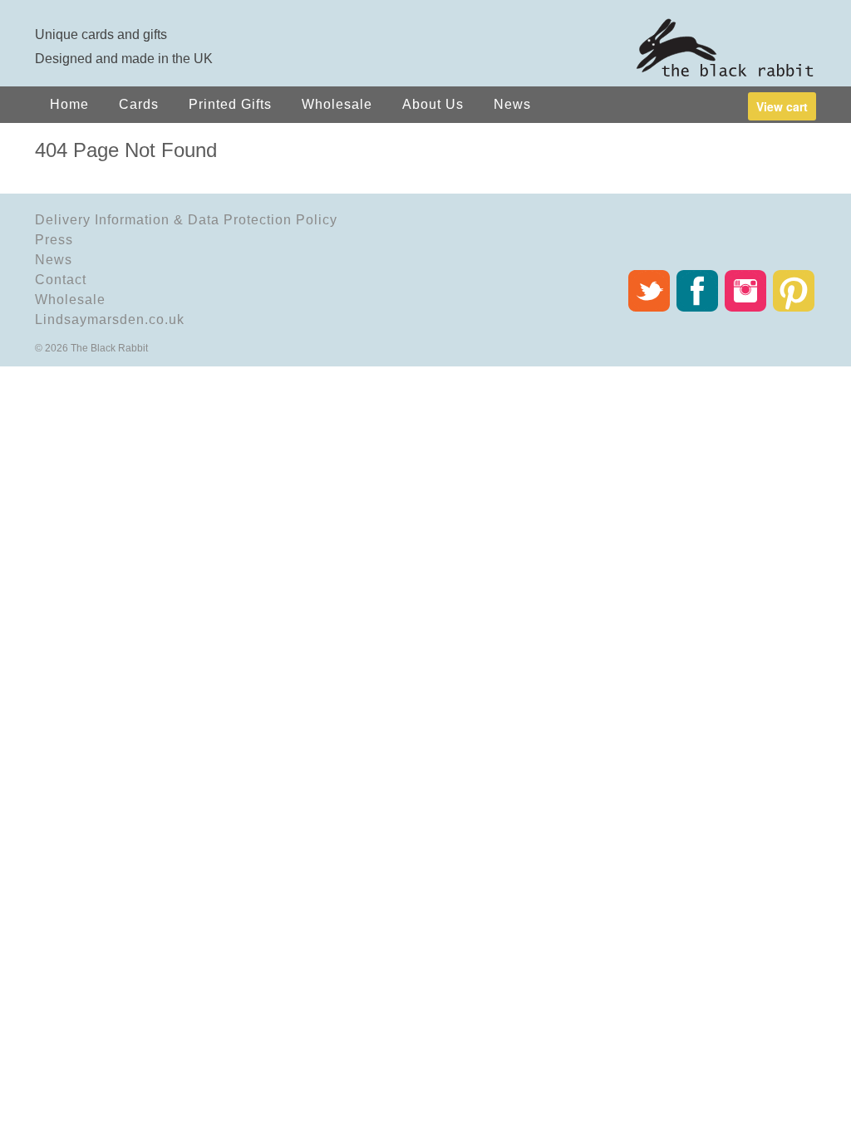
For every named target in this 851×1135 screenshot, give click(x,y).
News (512, 104)
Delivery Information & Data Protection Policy (186, 220)
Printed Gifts (230, 104)
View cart (782, 106)
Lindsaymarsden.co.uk (109, 319)
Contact (60, 280)
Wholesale (337, 104)
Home (69, 104)
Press (54, 240)
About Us (433, 104)
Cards (139, 104)
